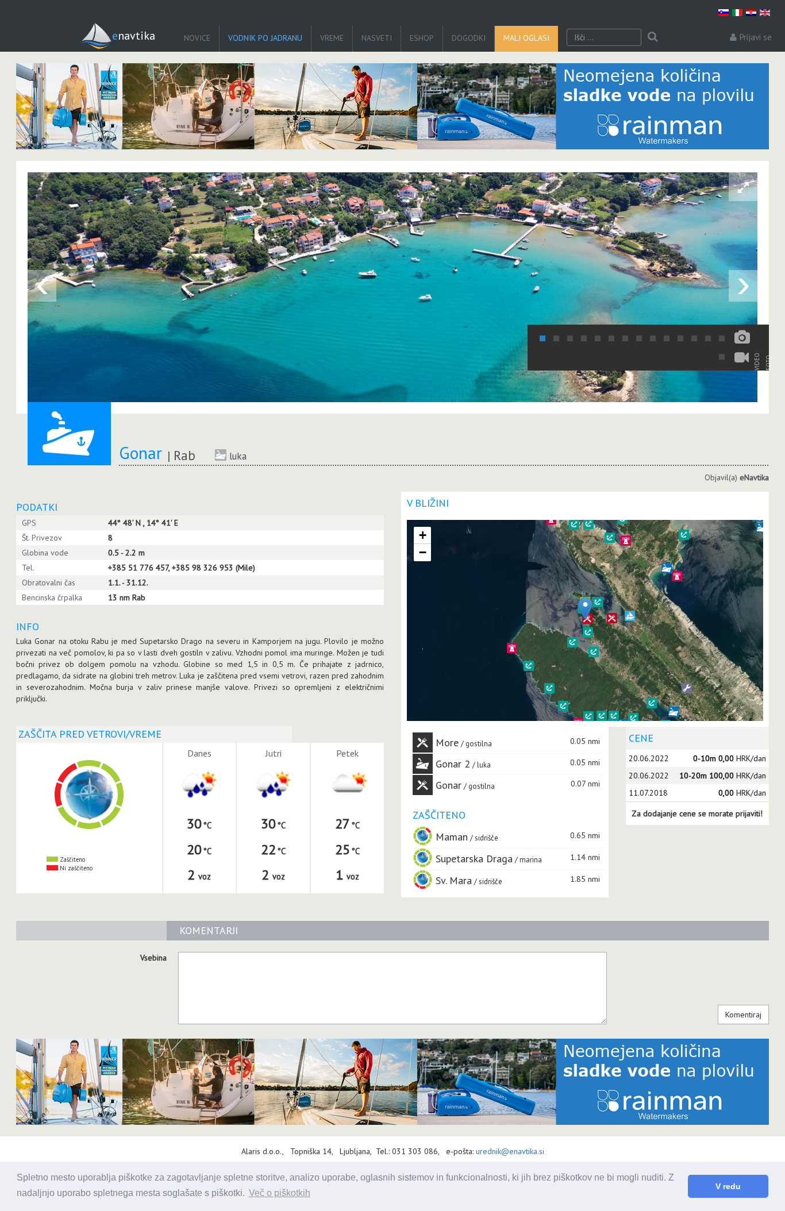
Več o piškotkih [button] (279, 1193)
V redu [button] (728, 1186)
